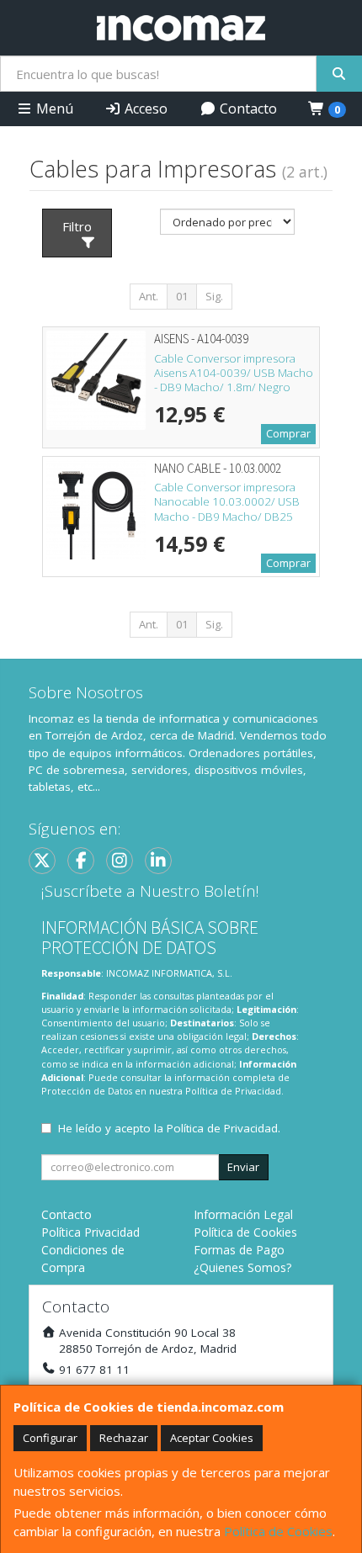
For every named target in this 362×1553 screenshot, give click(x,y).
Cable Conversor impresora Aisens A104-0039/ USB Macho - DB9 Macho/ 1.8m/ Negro (233, 373)
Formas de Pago (239, 1250)
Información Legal (243, 1214)
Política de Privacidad (233, 1090)
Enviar (243, 1166)
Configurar (50, 1437)
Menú (53, 108)
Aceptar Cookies (211, 1437)
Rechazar (123, 1437)
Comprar (288, 433)
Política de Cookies (278, 1531)
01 (182, 296)
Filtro (77, 226)
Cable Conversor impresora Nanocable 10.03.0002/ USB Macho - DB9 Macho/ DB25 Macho (227, 509)
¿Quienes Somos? (242, 1267)
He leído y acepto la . (169, 1128)
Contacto (246, 108)
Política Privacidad (90, 1232)
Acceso (144, 108)
